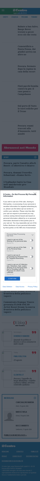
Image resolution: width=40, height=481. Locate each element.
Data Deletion (7, 286)
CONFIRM (12, 278)
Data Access (20, 286)
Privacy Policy (32, 286)
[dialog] (20, 240)
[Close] (36, 194)
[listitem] (20, 234)
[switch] (31, 240)
